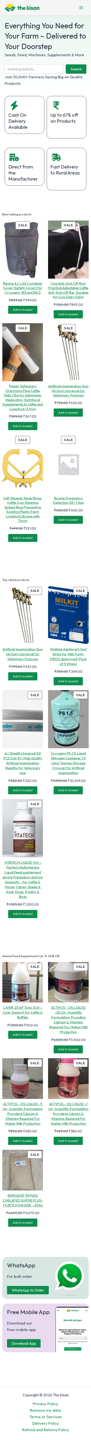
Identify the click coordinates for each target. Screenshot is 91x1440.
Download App (24, 1343)
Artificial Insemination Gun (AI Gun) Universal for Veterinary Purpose (68, 390)
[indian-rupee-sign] (56, 105)
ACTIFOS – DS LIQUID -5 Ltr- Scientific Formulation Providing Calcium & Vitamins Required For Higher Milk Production (23, 1114)
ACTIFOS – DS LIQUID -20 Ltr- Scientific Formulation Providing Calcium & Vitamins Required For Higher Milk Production (68, 1019)
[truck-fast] (56, 157)
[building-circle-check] (14, 157)
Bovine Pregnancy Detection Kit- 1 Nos (68, 500)
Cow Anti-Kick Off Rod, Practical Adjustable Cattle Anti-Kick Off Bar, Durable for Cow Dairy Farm (68, 290)
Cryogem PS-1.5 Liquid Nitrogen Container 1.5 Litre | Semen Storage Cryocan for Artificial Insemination (68, 763)
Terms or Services (45, 1416)
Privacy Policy (45, 1403)
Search (76, 69)
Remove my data (45, 1410)
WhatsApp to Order (28, 1290)
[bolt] (14, 105)
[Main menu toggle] (81, 8)
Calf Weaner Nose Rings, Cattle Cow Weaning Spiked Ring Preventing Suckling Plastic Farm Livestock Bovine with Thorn (22, 509)
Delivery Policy (45, 1423)
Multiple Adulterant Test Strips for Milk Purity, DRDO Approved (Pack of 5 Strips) (68, 656)
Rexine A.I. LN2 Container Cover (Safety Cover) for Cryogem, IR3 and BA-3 (22, 288)
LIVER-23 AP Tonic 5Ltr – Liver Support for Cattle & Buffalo (23, 1012)
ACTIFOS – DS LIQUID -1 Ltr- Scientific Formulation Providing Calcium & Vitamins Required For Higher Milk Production (68, 1114)
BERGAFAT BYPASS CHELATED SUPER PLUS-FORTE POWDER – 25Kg (23, 1200)
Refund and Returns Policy (45, 1429)
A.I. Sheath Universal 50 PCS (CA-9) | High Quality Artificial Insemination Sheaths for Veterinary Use (22, 763)
